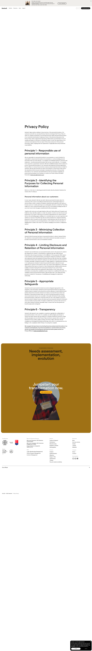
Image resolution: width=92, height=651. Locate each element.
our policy (73, 646)
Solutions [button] (10, 8)
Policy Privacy (16, 493)
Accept (76, 648)
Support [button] (23, 8)
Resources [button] (15, 8)
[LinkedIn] (75, 458)
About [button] (20, 8)
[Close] (90, 641)
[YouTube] (77, 458)
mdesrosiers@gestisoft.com (37, 174)
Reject (86, 648)
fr (79, 8)
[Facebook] (73, 458)
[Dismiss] (91, 1)
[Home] (4, 8)
